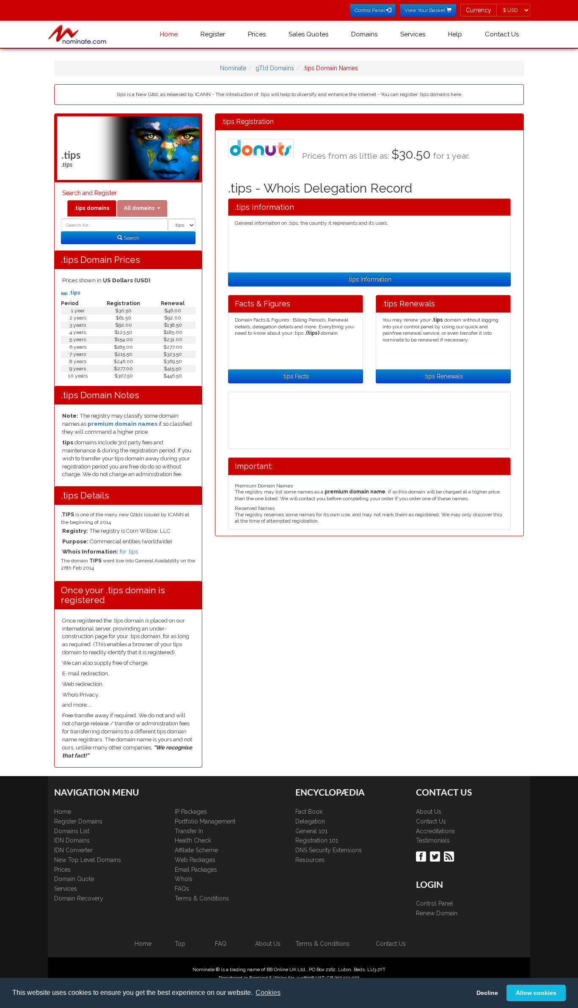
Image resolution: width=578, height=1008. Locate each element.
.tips (74, 293)
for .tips (129, 551)
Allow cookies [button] (536, 992)
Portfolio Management (205, 821)
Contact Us (502, 34)
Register (213, 34)
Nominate (233, 68)
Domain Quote (74, 879)
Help (455, 34)
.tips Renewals (443, 376)
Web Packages (195, 860)
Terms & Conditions (202, 898)
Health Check (193, 840)
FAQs (182, 888)
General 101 (311, 831)
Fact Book (308, 811)
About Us (428, 811)
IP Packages (191, 811)
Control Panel (434, 903)
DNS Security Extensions (328, 850)
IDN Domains (72, 840)
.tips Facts (295, 376)
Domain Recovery (78, 898)
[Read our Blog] (450, 855)
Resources (310, 860)
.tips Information (369, 279)
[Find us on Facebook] (422, 855)
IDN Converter (73, 850)
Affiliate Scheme (196, 850)
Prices (257, 34)
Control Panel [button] (370, 10)
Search (130, 238)
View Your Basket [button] (425, 10)
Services (412, 34)
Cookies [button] (268, 992)
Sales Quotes (308, 34)
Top (180, 943)
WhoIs (184, 879)
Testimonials (433, 840)
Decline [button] (487, 992)
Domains (364, 34)
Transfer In (189, 831)
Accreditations (435, 831)
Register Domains (78, 821)
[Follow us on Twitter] (436, 855)
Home (169, 34)
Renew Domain (436, 913)
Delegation (310, 821)
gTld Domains (275, 68)
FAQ (220, 943)
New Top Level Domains (87, 860)
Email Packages (196, 869)
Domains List (71, 831)
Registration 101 (316, 840)
